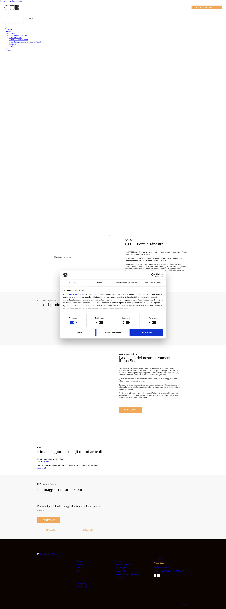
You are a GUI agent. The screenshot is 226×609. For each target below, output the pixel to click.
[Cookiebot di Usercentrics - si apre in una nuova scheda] (153, 275)
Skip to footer (17, 1)
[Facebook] (155, 575)
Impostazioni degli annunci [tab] (126, 283)
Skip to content (5, 1)
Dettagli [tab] (100, 283)
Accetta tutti (147, 332)
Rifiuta (79, 332)
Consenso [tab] (73, 283)
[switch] (99, 322)
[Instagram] (158, 575)
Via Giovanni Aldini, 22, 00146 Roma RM (170, 571)
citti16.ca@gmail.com (162, 567)
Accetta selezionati (113, 332)
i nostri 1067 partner (76, 294)
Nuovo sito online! (44, 461)
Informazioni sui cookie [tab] (152, 283)
